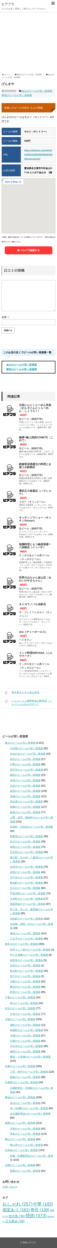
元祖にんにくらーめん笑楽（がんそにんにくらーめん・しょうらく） (35, 408)
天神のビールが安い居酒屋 (25, 1128)
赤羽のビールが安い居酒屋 (25, 872)
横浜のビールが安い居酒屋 (25, 987)
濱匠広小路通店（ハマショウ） (35, 492)
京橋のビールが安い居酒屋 (25, 1041)
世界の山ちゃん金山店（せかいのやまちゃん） (35, 579)
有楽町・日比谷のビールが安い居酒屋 (31, 827)
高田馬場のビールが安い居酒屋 (27, 904)
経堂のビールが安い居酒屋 (25, 759)
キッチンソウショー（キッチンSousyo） (35, 519)
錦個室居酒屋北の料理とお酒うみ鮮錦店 (35, 466)
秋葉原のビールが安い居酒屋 (26, 836)
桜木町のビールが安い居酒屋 (26, 971)
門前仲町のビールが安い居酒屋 (27, 893)
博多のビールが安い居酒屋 (25, 1134)
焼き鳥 (17, 1216)
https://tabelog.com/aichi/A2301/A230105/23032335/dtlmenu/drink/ (38, 154)
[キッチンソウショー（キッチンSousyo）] (9, 524)
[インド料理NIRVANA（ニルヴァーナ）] (9, 659)
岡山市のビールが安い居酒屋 (26, 1145)
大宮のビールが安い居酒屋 (25, 1014)
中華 (43, 1204)
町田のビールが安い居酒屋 (25, 992)
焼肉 (36, 1215)
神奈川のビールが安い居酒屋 (21, 944)
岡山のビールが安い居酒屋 (20, 1139)
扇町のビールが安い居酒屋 (25, 1025)
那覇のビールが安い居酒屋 (25, 1171)
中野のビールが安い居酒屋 (25, 764)
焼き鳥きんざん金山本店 (25, 692)
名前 (6, 317)
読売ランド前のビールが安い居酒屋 (30, 949)
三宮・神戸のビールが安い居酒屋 (29, 1071)
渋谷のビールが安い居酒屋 (25, 785)
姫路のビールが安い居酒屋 (25, 1077)
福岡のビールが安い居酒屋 (20, 1123)
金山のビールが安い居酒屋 (37, 91)
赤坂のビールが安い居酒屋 (25, 780)
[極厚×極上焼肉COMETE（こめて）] (9, 444)
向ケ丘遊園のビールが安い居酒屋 (29, 955)
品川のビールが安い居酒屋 (25, 841)
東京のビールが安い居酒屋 (20, 743)
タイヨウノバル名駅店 (32, 604)
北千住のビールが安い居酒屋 (26, 877)
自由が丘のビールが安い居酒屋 (27, 753)
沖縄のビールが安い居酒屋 (20, 1165)
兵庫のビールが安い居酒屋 (20, 1066)
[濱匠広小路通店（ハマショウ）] (9, 497)
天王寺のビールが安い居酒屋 (26, 1046)
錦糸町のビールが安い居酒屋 (26, 882)
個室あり (16, 1209)
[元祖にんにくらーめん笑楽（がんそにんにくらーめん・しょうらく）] (9, 411)
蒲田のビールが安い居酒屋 (25, 933)
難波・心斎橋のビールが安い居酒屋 (30, 1056)
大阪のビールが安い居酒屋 (20, 1019)
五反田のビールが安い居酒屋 (26, 852)
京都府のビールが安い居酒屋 (21, 1082)
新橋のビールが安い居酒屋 (25, 807)
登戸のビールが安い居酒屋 (25, 976)
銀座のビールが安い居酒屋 (25, 812)
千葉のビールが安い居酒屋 (20, 997)
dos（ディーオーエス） (33, 631)
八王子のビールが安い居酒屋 (26, 938)
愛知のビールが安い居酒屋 (17, 95)
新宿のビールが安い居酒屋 (25, 791)
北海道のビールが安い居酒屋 (21, 1150)
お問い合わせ (10, 1187)
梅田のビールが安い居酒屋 (25, 1051)
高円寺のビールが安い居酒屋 (26, 769)
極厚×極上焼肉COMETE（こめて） (36, 439)
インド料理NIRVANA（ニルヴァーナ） (35, 654)
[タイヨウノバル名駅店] (9, 611)
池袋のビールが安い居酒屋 (25, 796)
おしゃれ (17, 1204)
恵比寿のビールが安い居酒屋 (26, 801)
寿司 (39, 1210)
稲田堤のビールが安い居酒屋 (26, 960)
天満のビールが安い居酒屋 (25, 1035)
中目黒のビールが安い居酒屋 (26, 748)
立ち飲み (15, 1221)
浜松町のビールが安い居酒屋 (26, 918)
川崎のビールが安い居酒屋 (25, 981)
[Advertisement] (28, 41)
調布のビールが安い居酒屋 (25, 775)
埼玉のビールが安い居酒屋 (20, 1008)
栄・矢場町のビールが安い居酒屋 (29, 1108)
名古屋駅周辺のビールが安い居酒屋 (30, 1113)
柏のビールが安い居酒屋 (24, 1003)
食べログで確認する (28, 250)
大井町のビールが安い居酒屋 (26, 898)
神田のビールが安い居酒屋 (25, 847)
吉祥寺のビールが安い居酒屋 (26, 867)
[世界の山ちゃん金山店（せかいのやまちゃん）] (9, 584)
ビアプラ (8, 4)
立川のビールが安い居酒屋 (25, 888)
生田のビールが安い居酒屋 (25, 965)
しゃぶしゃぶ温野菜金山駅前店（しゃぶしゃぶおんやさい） (32, 702)
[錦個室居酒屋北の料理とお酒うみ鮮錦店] (9, 471)
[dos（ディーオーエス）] (9, 638)
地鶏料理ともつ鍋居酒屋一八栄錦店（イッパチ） (35, 546)
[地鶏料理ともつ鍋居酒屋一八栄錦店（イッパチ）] (9, 551)
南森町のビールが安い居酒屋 (26, 1030)
